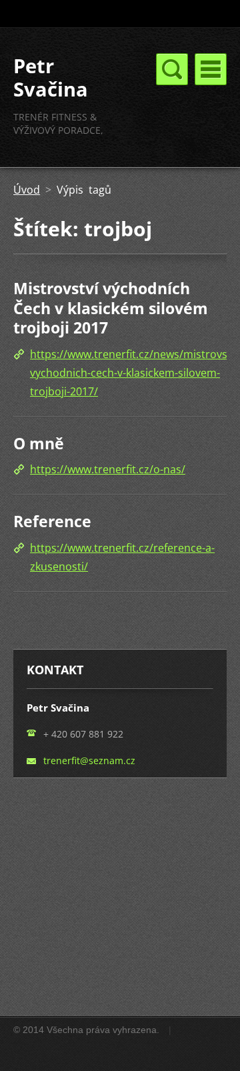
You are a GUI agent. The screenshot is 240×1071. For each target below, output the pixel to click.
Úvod (26, 189)
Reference (52, 521)
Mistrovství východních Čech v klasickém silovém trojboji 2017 (110, 308)
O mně (38, 443)
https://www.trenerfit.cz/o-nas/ (107, 469)
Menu (211, 69)
